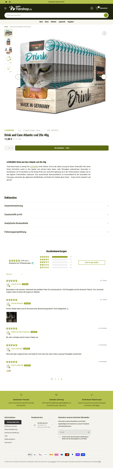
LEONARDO (34, 167)
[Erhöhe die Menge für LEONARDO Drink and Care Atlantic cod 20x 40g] (12, 148)
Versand (53, 461)
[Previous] (18, 76)
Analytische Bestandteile (16, 223)
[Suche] (106, 15)
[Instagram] (9, 2)
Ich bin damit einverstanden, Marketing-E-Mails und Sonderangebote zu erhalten (75, 438)
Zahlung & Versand (10, 426)
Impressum (8, 442)
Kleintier (53, 22)
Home (6, 26)
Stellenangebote (9, 439)
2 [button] (55, 379)
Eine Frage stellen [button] (92, 262)
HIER (99, 461)
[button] (44, 257)
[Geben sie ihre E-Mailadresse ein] (88, 432)
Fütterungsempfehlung (15, 232)
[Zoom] (104, 33)
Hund (41, 22)
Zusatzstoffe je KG (13, 214)
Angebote (71, 22)
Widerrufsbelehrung (10, 429)
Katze (46, 22)
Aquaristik (62, 22)
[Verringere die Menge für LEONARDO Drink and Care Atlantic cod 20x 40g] (6, 148)
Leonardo (9, 130)
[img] (11, 281)
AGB (5, 436)
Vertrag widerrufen (13, 422)
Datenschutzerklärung (11, 433)
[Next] (103, 76)
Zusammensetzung (13, 205)
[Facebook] (6, 2)
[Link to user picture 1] (11, 317)
